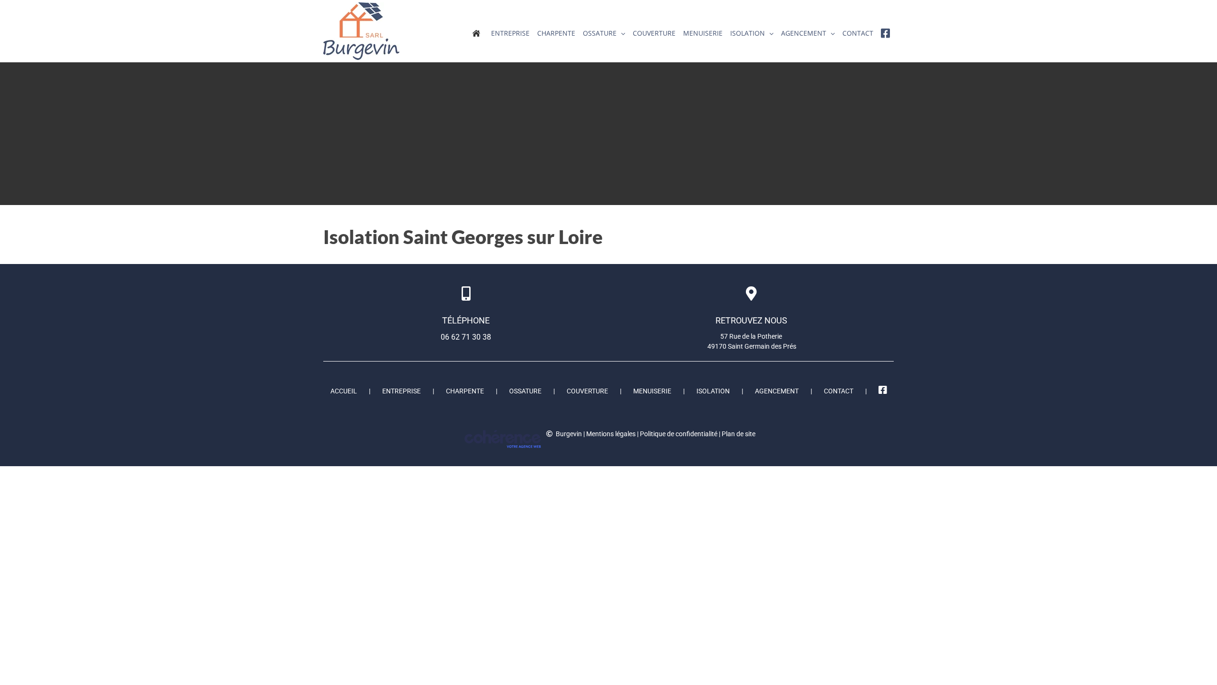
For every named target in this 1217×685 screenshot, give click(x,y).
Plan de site (738, 434)
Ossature (525, 391)
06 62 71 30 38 (466, 337)
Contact (838, 391)
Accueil (343, 391)
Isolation (713, 391)
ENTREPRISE (401, 391)
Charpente (465, 391)
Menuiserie (652, 391)
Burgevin (569, 434)
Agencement (777, 391)
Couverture (587, 391)
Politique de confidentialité (678, 434)
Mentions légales (611, 434)
